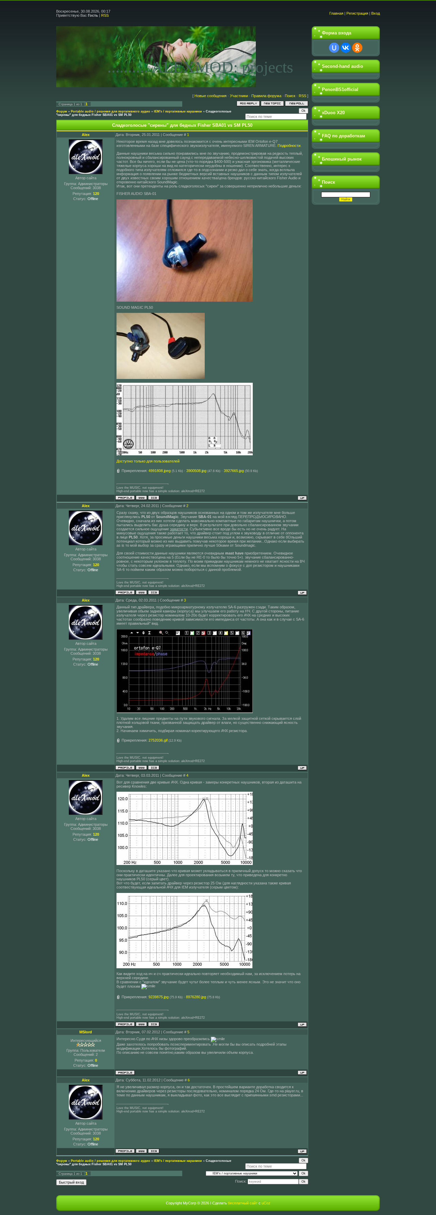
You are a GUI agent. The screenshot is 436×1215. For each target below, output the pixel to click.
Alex (86, 135)
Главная (336, 13)
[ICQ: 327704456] (153, 498)
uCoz (266, 1203)
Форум (61, 111)
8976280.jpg (196, 997)
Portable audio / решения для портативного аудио (110, 111)
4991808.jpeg (160, 471)
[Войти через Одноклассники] (357, 48)
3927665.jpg (234, 471)
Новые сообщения (210, 96)
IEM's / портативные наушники (178, 111)
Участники (239, 96)
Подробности (289, 145)
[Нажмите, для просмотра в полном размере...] (184, 300)
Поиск (290, 96)
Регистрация (357, 13)
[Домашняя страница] (141, 498)
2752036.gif (158, 740)
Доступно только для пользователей (148, 461)
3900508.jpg (196, 471)
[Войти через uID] (334, 48)
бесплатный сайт (243, 1203)
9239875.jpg (159, 997)
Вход (375, 13)
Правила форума (266, 96)
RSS (105, 15)
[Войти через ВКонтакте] (346, 48)
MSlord (85, 1032)
